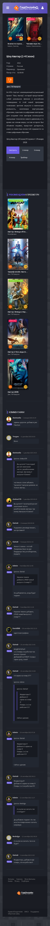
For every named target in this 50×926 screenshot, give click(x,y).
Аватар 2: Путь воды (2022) (18, 352)
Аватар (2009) (13, 392)
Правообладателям (15, 912)
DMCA (26, 912)
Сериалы (19, 879)
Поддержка (35, 912)
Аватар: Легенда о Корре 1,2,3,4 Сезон (22, 312)
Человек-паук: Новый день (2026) (21, 44)
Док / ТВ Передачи (13, 87)
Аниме (10, 881)
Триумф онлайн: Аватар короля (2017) (23, 272)
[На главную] (25, 8)
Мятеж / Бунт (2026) (34, 44)
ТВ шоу (16, 881)
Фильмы (11, 879)
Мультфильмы (30, 879)
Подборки (25, 881)
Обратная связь (14, 914)
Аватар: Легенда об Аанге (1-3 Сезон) (22, 232)
